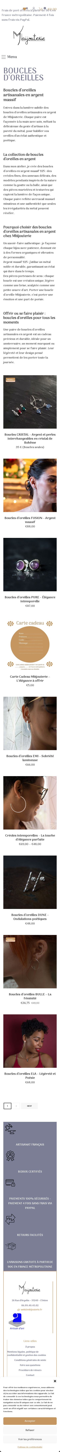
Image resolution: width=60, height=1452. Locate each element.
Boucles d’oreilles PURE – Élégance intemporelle (30, 599)
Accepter (30, 1421)
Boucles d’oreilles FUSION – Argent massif (30, 520)
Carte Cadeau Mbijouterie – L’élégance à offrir (30, 679)
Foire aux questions (30, 1365)
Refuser (30, 1430)
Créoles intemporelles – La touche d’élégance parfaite (30, 837)
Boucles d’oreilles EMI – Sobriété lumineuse (30, 758)
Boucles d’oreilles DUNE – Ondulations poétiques (30, 917)
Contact (30, 1375)
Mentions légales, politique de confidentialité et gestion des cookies (26, 1353)
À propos (30, 1347)
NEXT (29, 1106)
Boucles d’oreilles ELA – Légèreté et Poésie (30, 1076)
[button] (55, 1381)
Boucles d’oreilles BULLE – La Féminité (30, 996)
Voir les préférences (30, 1439)
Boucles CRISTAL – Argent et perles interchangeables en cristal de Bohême (30, 438)
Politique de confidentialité (30, 1447)
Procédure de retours (30, 1370)
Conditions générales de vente (30, 1360)
